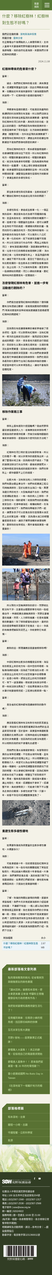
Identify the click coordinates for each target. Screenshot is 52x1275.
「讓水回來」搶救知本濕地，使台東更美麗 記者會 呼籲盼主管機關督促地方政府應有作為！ (26, 994)
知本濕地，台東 (16, 1117)
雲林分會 (18, 38)
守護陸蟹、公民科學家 (20, 1132)
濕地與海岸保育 (28, 34)
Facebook (34, 1178)
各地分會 (36, 1227)
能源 (10, 1140)
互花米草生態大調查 (19, 1030)
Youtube (39, 1178)
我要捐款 (36, 5)
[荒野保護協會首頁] (16, 1182)
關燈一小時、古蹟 (18, 1124)
